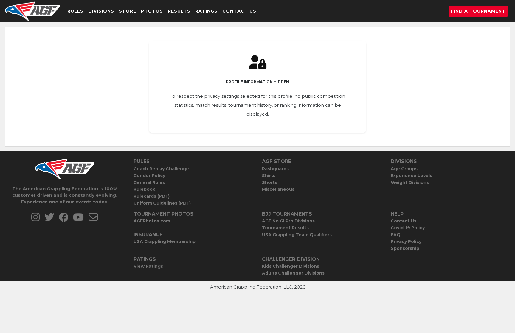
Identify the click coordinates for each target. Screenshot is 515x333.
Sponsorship (405, 248)
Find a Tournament (478, 11)
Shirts (268, 175)
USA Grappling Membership (165, 241)
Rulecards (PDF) (152, 196)
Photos (152, 11)
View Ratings (148, 266)
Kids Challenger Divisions (290, 266)
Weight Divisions (410, 182)
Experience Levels (411, 175)
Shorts (269, 182)
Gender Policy (149, 175)
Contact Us (239, 11)
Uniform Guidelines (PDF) (162, 203)
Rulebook (144, 189)
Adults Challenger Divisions (293, 273)
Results (179, 11)
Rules (75, 11)
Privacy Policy (406, 241)
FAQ (396, 234)
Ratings (206, 11)
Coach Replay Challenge (161, 168)
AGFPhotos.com (152, 221)
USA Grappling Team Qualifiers (297, 234)
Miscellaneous (278, 189)
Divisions (101, 11)
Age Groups (404, 168)
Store (127, 11)
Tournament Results (285, 227)
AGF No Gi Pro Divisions (288, 221)
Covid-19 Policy (408, 227)
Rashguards (275, 168)
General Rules (149, 182)
